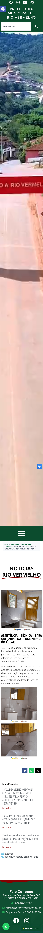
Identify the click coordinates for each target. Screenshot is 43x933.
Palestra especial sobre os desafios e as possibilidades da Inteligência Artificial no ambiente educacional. (20, 838)
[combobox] (16, 26)
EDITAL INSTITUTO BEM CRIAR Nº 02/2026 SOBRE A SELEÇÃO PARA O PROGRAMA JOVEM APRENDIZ (18, 819)
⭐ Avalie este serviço (30, 929)
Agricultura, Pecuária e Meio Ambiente (21, 857)
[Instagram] (27, 920)
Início (6, 544)
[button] (3, 9)
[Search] (37, 26)
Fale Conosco (21, 891)
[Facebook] (16, 920)
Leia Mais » (6, 808)
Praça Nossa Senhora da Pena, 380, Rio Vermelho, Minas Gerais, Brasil (21, 896)
